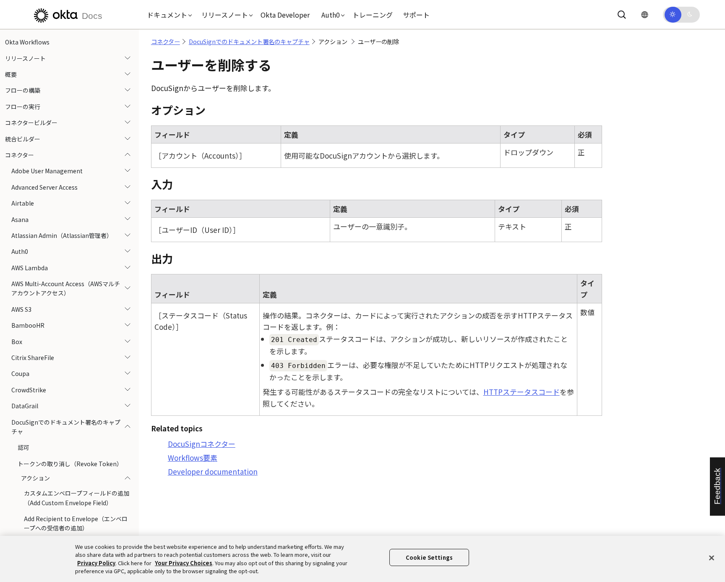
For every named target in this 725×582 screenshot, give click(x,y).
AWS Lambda (29, 267)
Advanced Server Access (44, 187)
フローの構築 (22, 90)
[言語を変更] (644, 14)
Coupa (20, 373)
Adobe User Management (47, 171)
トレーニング (372, 15)
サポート (416, 15)
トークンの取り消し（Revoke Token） (70, 463)
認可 (23, 447)
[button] (167, 14)
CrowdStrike (28, 390)
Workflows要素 (192, 457)
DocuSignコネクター (201, 443)
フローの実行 (22, 106)
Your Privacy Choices (183, 563)
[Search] (622, 14)
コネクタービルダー (31, 122)
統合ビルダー (22, 138)
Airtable (22, 203)
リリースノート (25, 58)
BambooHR (27, 325)
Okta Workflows (27, 42)
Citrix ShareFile (32, 357)
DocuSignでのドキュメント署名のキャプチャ (65, 426)
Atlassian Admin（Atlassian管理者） (61, 235)
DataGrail (24, 406)
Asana (20, 219)
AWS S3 (21, 309)
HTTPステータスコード (521, 391)
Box (16, 341)
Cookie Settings (429, 557)
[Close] (711, 557)
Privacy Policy (96, 563)
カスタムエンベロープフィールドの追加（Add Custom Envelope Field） (76, 497)
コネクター (19, 155)
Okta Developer (285, 15)
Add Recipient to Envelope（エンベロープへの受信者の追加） (76, 523)
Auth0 (19, 251)
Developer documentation (213, 471)
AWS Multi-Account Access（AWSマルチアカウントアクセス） (65, 288)
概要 (11, 74)
